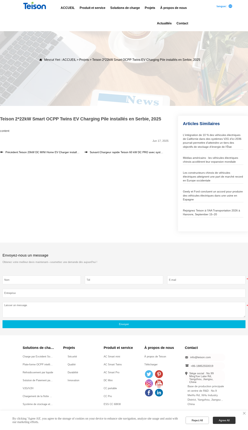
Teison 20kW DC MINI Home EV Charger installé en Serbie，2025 (59, 152)
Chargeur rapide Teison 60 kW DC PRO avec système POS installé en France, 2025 (151, 152)
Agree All (224, 420)
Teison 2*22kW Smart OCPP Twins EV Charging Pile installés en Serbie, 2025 (146, 59)
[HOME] (34, 5)
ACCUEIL (69, 59)
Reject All (197, 420)
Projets (84, 59)
